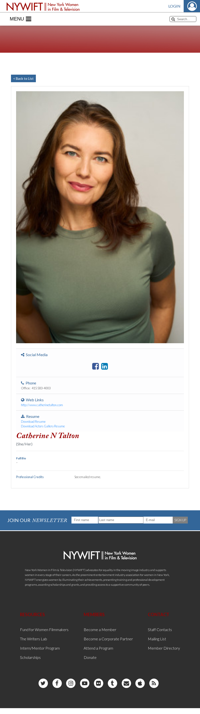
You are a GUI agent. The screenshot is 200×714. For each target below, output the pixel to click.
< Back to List (23, 78)
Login (174, 6)
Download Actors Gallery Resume (43, 426)
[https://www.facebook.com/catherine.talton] (95, 366)
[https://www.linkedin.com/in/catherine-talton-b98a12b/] (104, 366)
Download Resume (33, 421)
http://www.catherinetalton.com (42, 405)
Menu (17, 18)
